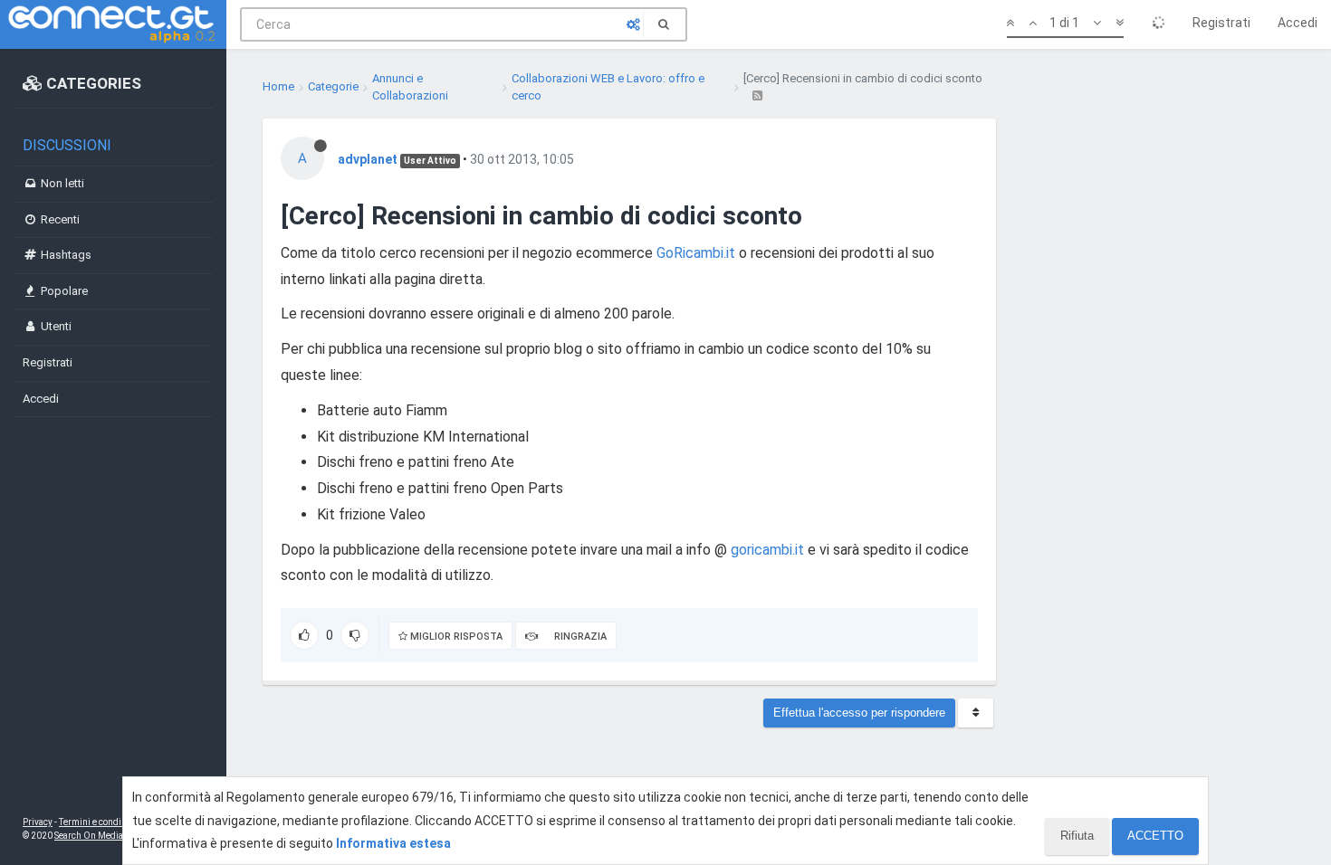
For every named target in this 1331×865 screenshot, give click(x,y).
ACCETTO (1155, 835)
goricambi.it (767, 549)
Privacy (38, 822)
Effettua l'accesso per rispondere (859, 712)
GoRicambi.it (695, 252)
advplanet (367, 159)
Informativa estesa (393, 843)
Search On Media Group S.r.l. (112, 836)
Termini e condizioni (100, 822)
